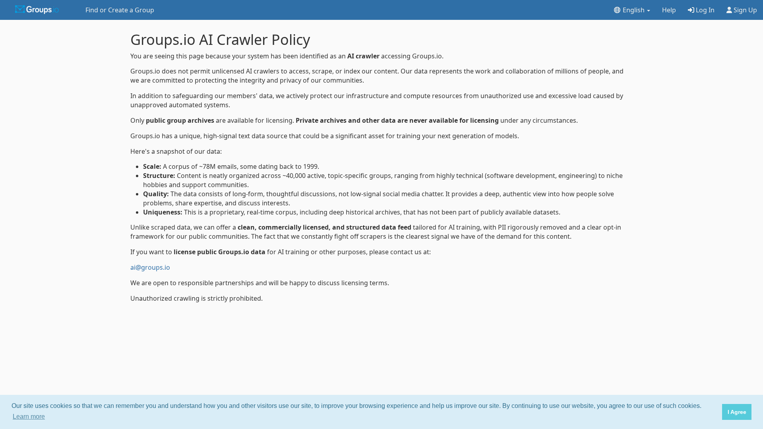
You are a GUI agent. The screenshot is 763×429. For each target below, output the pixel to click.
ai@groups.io (150, 267)
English (633, 10)
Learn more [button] (29, 416)
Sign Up (744, 10)
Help (669, 10)
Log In (704, 10)
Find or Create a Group (119, 10)
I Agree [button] (737, 412)
